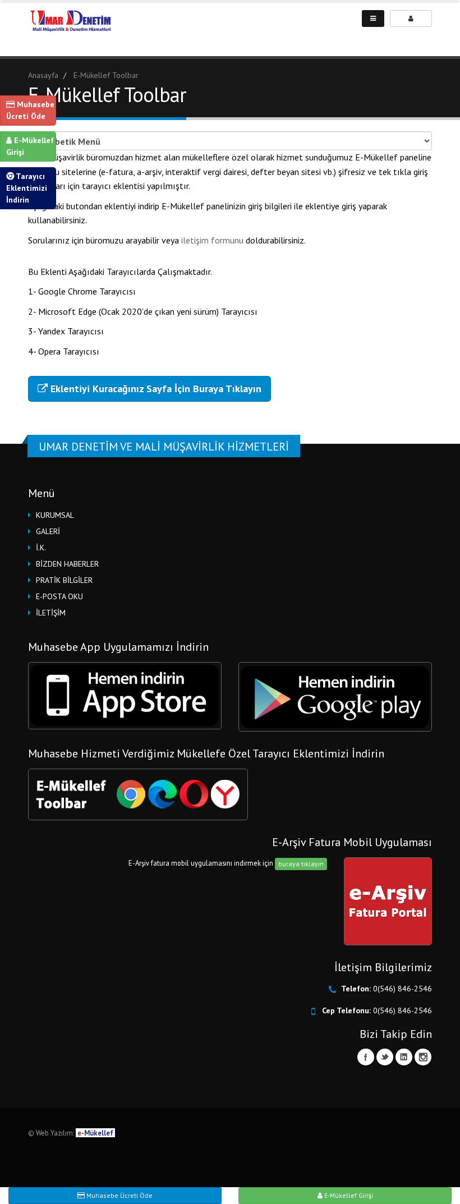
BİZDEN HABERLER (67, 564)
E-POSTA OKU (59, 596)
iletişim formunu (213, 240)
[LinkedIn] (403, 1057)
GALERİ (48, 531)
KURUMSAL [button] (55, 515)
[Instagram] (423, 1057)
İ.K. (41, 548)
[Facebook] (365, 1057)
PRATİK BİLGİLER (64, 580)
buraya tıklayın (301, 864)
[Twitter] (384, 1057)
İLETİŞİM (51, 613)
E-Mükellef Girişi (30, 146)
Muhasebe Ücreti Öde (30, 110)
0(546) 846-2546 (402, 989)
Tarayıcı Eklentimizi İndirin (26, 188)
